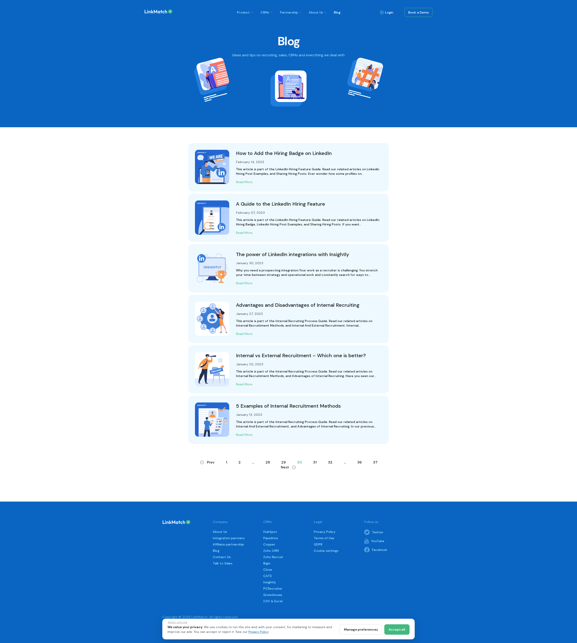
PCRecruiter (272, 588)
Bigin (266, 563)
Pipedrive (270, 538)
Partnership (289, 12)
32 (330, 462)
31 (315, 462)
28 (268, 462)
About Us (316, 12)
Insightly (269, 582)
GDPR (318, 544)
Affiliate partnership (228, 544)
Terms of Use (324, 538)
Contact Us (222, 557)
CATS (267, 576)
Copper (269, 544)
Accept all (397, 629)
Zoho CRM (271, 551)
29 (283, 462)
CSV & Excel (272, 601)
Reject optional (177, 622)
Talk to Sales (222, 563)
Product (243, 12)
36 (359, 462)
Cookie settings (326, 551)
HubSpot (270, 532)
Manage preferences (361, 629)
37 (375, 462)
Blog (337, 12)
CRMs (265, 12)
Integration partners (229, 538)
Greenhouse (272, 595)
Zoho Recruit (273, 557)
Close (267, 570)
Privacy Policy (324, 532)
